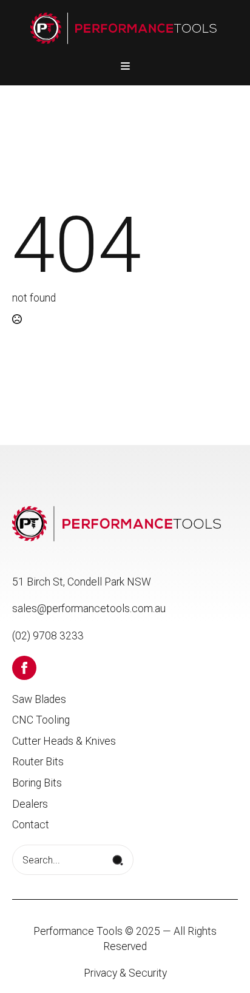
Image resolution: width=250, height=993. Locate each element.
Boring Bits (37, 783)
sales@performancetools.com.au (89, 608)
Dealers (30, 804)
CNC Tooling (41, 720)
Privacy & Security (125, 973)
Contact (30, 825)
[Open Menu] (125, 66)
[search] (118, 860)
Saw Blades (39, 699)
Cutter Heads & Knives (64, 741)
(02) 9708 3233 (48, 636)
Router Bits (38, 762)
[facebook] (24, 668)
